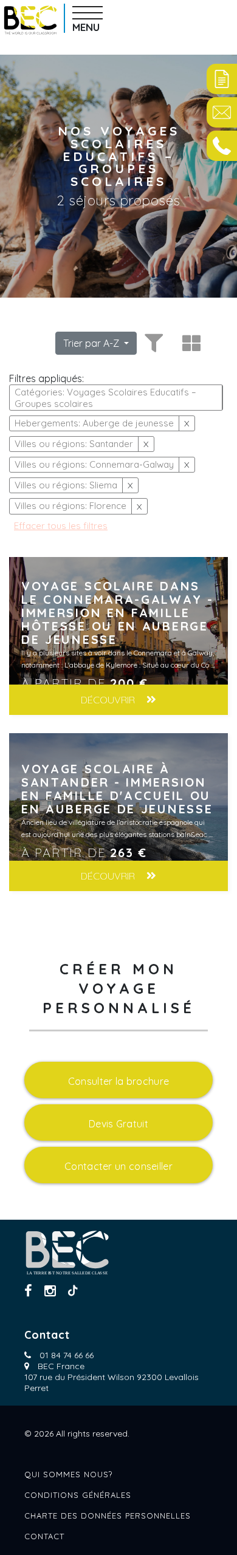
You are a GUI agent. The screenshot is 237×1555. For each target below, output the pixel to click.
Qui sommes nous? (68, 1474)
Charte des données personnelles (107, 1515)
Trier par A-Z (92, 343)
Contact (44, 1536)
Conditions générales (77, 1495)
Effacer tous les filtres (61, 525)
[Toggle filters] (152, 343)
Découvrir (109, 700)
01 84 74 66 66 (67, 1355)
